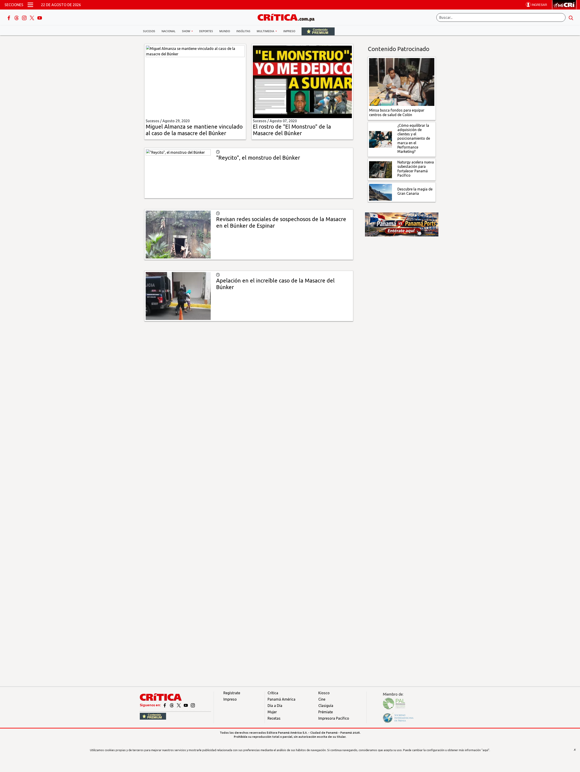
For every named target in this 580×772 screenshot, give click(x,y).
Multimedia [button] (266, 31)
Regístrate (231, 693)
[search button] (571, 17)
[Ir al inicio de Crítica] (288, 17)
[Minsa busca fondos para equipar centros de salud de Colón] (402, 82)
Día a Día (275, 706)
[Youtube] (39, 17)
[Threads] (17, 17)
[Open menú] (30, 4)
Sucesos (149, 31)
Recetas (274, 718)
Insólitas (243, 31)
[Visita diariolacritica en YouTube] (186, 705)
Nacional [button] (169, 31)
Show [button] (186, 31)
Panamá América (281, 699)
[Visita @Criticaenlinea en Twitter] (172, 705)
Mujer (272, 712)
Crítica (273, 693)
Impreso (289, 31)
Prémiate (325, 712)
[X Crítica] (32, 17)
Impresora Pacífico (333, 718)
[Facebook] (9, 17)
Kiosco (324, 693)
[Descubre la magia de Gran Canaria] (380, 192)
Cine (321, 699)
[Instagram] (25, 17)
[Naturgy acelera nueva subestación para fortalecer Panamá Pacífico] (380, 169)
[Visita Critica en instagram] (193, 705)
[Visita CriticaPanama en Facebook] (165, 705)
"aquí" (485, 750)
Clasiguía (325, 706)
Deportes (206, 31)
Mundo (224, 31)
